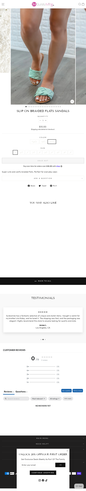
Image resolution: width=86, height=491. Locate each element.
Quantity (43, 116)
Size (43, 148)
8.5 (45, 152)
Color (43, 137)
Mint (43, 141)
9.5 (58, 152)
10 (65, 152)
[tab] (21, 392)
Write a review (77, 390)
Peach (34, 141)
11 (70, 152)
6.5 (21, 152)
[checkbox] (68, 399)
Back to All (44, 281)
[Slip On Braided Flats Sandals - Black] (20, 264)
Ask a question (43, 178)
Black (51, 141)
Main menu (42, 438)
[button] (43, 366)
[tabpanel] (43, 413)
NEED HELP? (42, 444)
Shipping (34, 129)
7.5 (33, 152)
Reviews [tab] (9, 391)
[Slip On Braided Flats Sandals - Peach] (15, 264)
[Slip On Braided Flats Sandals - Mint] (18, 264)
